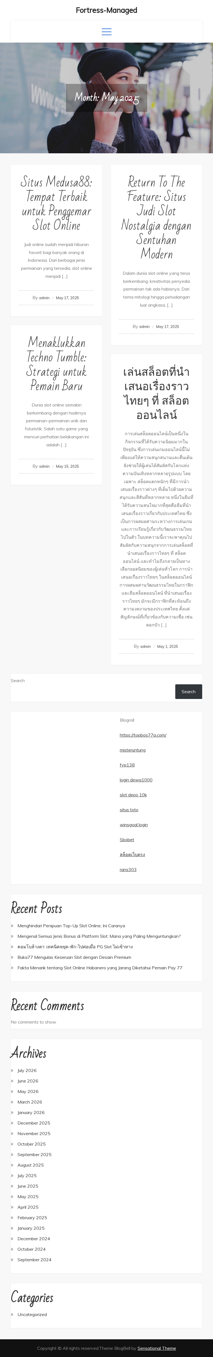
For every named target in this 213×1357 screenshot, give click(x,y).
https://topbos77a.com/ (143, 735)
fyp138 (127, 765)
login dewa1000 (136, 780)
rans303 (128, 869)
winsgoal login (134, 824)
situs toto (129, 809)
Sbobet (127, 839)
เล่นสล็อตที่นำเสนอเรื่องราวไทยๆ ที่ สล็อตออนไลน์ (156, 393)
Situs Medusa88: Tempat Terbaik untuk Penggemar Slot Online (56, 204)
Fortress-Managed (106, 10)
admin (44, 298)
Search (18, 680)
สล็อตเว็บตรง (132, 854)
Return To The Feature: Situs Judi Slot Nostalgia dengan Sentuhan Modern (156, 219)
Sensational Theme (157, 1348)
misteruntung (133, 750)
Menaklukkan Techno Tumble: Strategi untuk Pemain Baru (56, 364)
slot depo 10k (133, 794)
